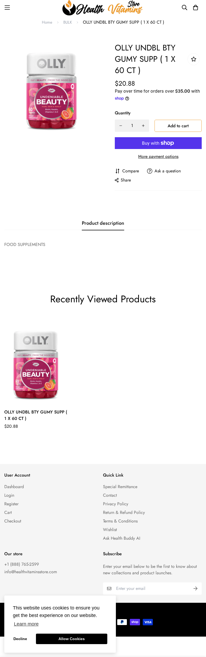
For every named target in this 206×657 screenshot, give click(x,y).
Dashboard (14, 487)
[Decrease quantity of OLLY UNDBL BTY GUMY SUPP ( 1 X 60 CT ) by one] (121, 125)
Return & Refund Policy (124, 512)
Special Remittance (120, 487)
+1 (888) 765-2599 (21, 564)
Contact (110, 495)
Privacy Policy (115, 504)
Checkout (12, 521)
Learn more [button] (26, 624)
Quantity (123, 113)
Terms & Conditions (120, 521)
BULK (67, 22)
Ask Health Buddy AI (121, 538)
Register (11, 504)
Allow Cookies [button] (71, 639)
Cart (8, 512)
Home (47, 22)
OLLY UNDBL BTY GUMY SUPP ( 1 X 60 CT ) (35, 415)
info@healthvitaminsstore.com (30, 572)
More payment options (158, 156)
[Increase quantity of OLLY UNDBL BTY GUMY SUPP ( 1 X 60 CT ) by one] (143, 125)
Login (9, 495)
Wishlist (110, 530)
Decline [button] (20, 639)
